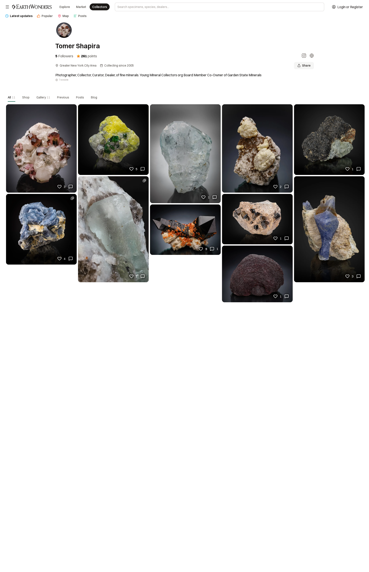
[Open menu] (7, 7)
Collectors (99, 7)
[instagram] (304, 56)
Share (306, 65)
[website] (312, 56)
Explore (64, 7)
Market (81, 7)
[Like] (59, 186)
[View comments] (70, 186)
